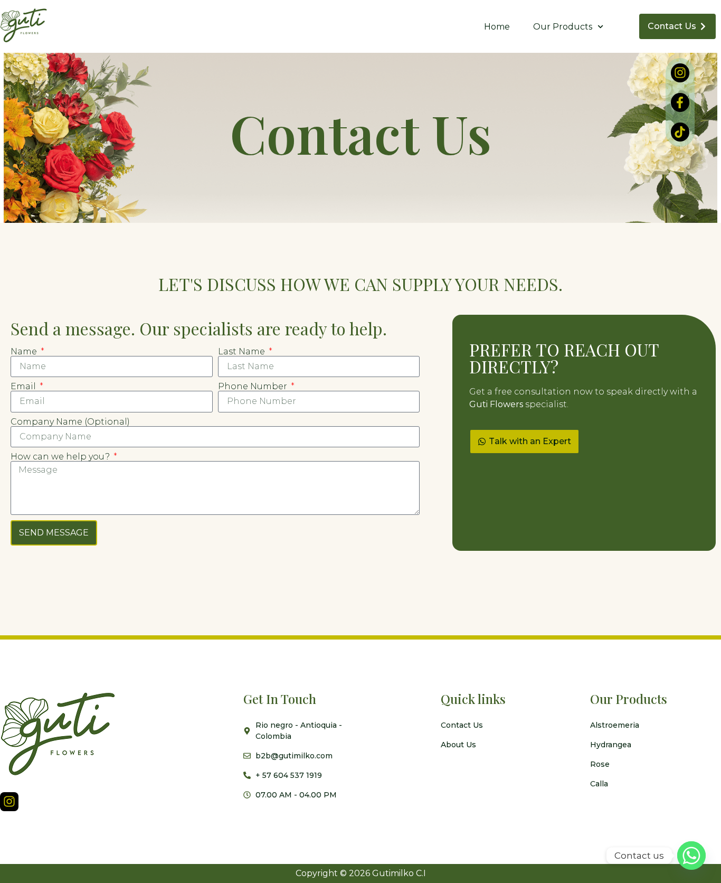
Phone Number (253, 386)
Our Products (562, 27)
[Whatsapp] (691, 855)
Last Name (242, 351)
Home (497, 27)
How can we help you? (61, 457)
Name (25, 351)
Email (24, 386)
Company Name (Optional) (70, 422)
